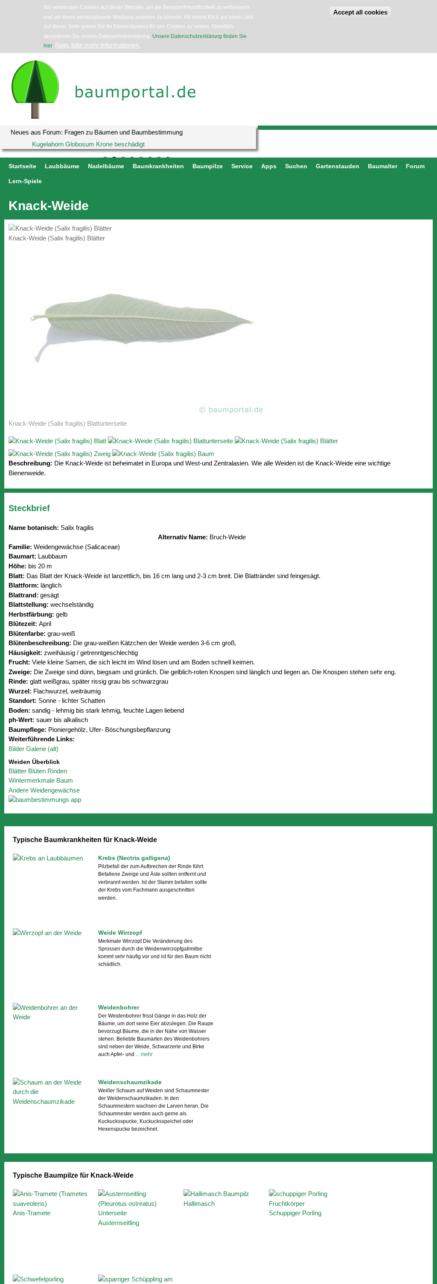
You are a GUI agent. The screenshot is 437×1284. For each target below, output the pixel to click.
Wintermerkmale (32, 780)
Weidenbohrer (118, 1007)
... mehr (144, 1054)
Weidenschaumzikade (130, 1082)
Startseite (22, 166)
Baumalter (382, 166)
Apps (269, 166)
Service (242, 166)
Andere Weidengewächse (44, 790)
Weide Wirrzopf (120, 932)
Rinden (57, 771)
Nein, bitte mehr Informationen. (97, 45)
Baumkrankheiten (158, 166)
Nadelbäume (106, 166)
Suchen (296, 166)
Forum (415, 166)
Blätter (17, 771)
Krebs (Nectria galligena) (134, 857)
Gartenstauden (337, 166)
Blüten (37, 771)
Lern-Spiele (25, 181)
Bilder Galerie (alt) (33, 748)
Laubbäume (62, 166)
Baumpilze (207, 166)
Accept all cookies (360, 12)
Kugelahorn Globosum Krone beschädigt (88, 144)
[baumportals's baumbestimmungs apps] (218, 800)
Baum (64, 780)
